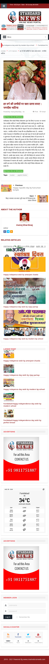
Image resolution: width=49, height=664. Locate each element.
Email (44, 112)
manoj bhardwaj (16, 112)
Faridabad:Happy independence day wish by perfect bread (22, 421)
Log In (7, 617)
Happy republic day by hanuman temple (27, 188)
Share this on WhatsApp (14, 117)
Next (32, 196)
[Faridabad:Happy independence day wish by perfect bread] (24, 414)
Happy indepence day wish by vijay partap (20, 307)
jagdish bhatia (22, 175)
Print (36, 112)
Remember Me (24, 617)
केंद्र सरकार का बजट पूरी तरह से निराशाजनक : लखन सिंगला (21, 199)
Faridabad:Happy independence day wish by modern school (22, 404)
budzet (12, 175)
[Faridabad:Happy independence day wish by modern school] (24, 397)
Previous (19, 185)
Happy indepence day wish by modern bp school (23, 339)
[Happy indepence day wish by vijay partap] (24, 368)
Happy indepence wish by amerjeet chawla (20, 274)
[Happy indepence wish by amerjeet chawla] (24, 354)
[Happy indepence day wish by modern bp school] (24, 383)
